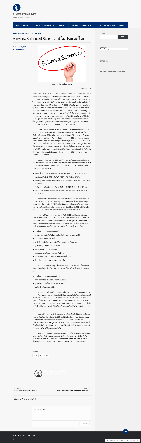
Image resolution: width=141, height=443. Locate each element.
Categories (104, 47)
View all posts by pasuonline (55, 374)
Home (17, 25)
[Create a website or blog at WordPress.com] (13, 439)
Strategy (74, 25)
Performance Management (29, 34)
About (121, 25)
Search (102, 34)
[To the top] (125, 431)
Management (87, 25)
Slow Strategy (24, 14)
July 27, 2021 (21, 47)
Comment (85, 423)
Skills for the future (106, 25)
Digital (37, 25)
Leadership (62, 25)
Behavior (27, 25)
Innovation (49, 25)
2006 (15, 34)
